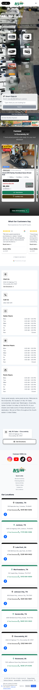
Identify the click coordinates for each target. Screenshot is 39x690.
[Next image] (32, 156)
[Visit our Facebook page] (5, 514)
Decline (28, 686)
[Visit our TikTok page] (22, 459)
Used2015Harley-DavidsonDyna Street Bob (16, 174)
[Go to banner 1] (16, 125)
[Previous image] (4, 156)
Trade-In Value (19, 485)
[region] (19, 173)
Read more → (7, 244)
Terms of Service (8, 680)
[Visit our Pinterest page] (29, 459)
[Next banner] (37, 123)
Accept (33, 686)
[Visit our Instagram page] (9, 459)
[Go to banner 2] (18, 125)
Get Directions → (8, 286)
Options (22, 686)
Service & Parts (20, 483)
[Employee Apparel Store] (35, 680)
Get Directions (21, 442)
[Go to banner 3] (21, 125)
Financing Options (19, 480)
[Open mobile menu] (36, 3)
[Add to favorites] (32, 166)
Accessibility (17, 680)
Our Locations (19, 489)
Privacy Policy (31, 678)
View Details (19, 192)
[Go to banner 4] (23, 125)
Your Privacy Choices (27, 680)
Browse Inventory (19, 478)
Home (4, 11)
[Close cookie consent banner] (37, 686)
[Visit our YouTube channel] (16, 459)
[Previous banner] (1, 123)
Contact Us (19, 487)
